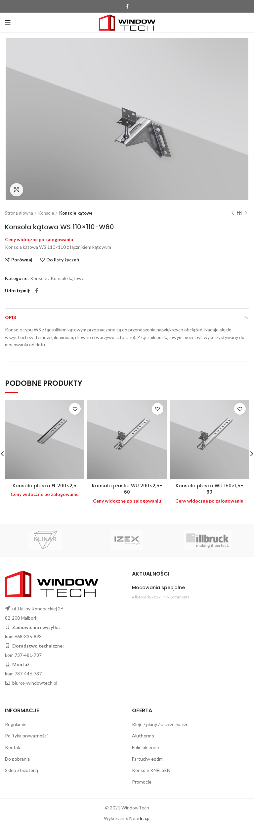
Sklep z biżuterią (21, 770)
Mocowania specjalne (158, 587)
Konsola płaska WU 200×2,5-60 (127, 489)
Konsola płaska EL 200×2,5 (44, 485)
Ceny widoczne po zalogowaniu (39, 239)
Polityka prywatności (26, 735)
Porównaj (21, 259)
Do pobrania (17, 759)
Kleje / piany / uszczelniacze (160, 724)
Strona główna (19, 213)
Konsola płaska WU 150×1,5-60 (209, 489)
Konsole (46, 213)
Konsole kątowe (76, 213)
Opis (10, 317)
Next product (245, 213)
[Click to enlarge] (16, 189)
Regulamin (15, 724)
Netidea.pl (139, 818)
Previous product (232, 213)
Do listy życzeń (62, 259)
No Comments (176, 596)
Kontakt (13, 747)
